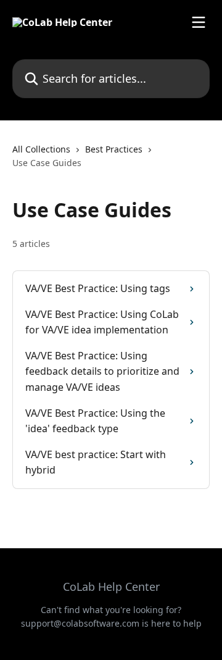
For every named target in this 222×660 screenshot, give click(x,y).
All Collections (41, 149)
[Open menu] (198, 22)
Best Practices (113, 149)
